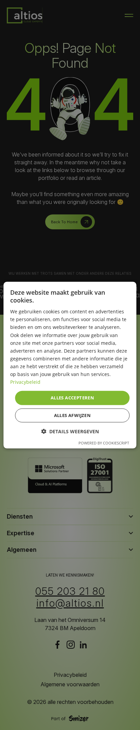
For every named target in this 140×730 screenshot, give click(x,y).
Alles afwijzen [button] (72, 415)
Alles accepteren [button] (72, 398)
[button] (70, 431)
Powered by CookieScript (103, 442)
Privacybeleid (25, 382)
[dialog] (69, 364)
